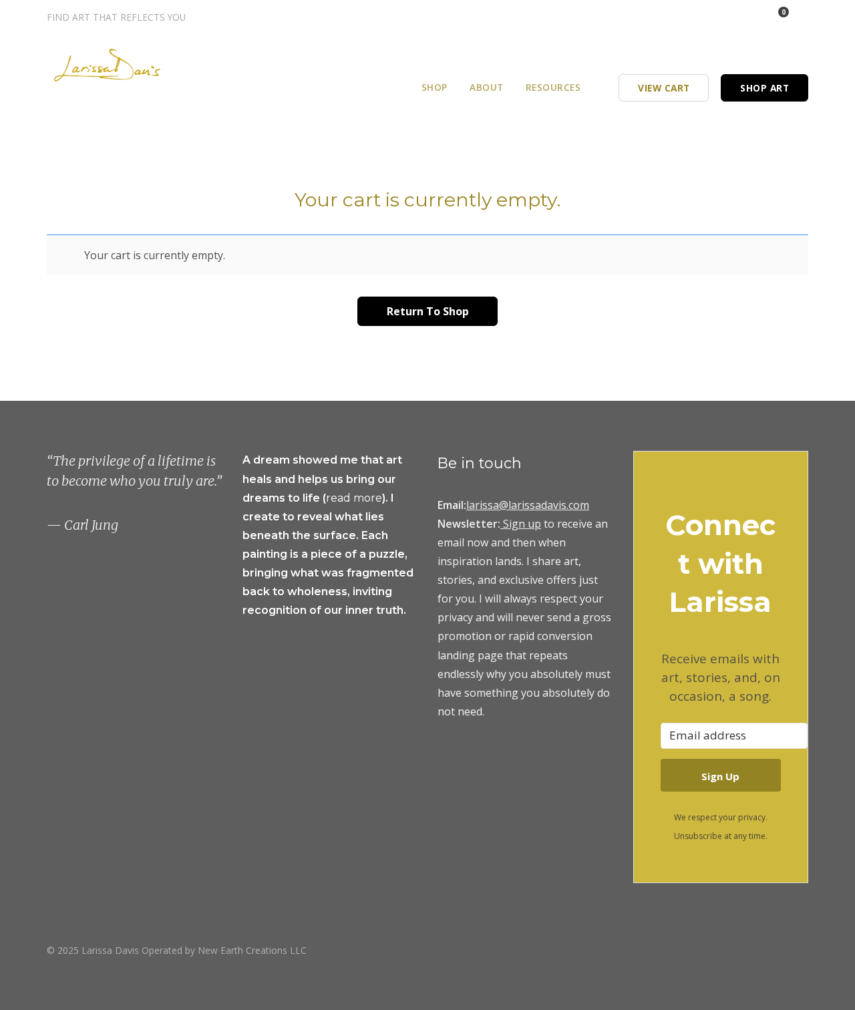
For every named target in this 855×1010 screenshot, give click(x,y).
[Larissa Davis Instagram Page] (707, 17)
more (367, 498)
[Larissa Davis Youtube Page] (804, 950)
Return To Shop (428, 311)
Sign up (522, 523)
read (339, 498)
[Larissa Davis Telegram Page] (689, 17)
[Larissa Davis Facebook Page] (725, 17)
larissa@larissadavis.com (527, 505)
